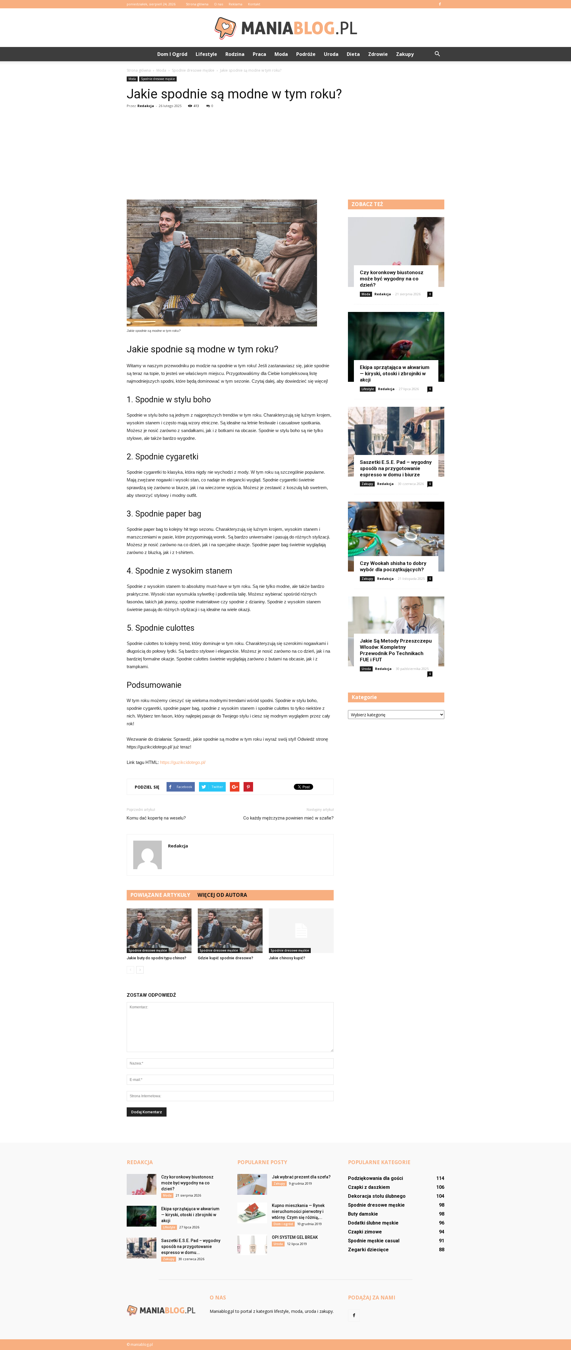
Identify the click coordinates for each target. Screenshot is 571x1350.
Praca (259, 54)
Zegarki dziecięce (368, 1249)
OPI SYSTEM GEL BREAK (295, 1237)
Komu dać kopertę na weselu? (156, 818)
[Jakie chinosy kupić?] (301, 930)
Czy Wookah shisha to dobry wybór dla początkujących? (393, 566)
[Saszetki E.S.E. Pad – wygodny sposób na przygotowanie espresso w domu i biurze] (396, 442)
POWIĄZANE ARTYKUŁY (160, 894)
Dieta (353, 54)
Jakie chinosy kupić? (287, 958)
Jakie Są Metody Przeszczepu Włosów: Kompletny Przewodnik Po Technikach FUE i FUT (396, 650)
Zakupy (405, 54)
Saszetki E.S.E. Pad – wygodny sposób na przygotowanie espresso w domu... (190, 1246)
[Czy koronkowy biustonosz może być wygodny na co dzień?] (396, 252)
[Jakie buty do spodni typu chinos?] (159, 930)
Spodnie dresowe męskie (158, 79)
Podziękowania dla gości (375, 1178)
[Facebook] (439, 4)
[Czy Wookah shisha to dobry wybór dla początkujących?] (396, 537)
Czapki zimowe (365, 1232)
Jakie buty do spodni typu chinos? (156, 958)
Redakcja (145, 105)
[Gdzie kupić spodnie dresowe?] (230, 930)
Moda (281, 54)
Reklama (235, 4)
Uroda (331, 54)
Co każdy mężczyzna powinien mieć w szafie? (288, 818)
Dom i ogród (172, 54)
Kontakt (254, 4)
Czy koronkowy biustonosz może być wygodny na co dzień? (391, 278)
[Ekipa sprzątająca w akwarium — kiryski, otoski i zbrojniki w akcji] (396, 347)
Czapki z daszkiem (369, 1187)
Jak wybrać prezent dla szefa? (301, 1177)
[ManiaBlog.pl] (285, 28)
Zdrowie (378, 54)
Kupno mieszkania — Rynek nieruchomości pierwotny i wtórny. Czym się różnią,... (298, 1211)
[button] (437, 54)
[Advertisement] (285, 155)
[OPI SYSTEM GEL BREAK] (252, 1244)
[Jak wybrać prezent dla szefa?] (252, 1184)
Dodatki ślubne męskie (373, 1223)
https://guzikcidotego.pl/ (183, 762)
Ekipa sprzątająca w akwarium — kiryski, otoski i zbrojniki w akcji (394, 373)
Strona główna (197, 4)
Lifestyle (206, 54)
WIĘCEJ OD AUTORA (222, 894)
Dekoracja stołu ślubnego (377, 1196)
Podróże (306, 54)
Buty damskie (363, 1214)
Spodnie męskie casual (373, 1241)
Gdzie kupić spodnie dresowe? (225, 958)
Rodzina (234, 54)
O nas (218, 4)
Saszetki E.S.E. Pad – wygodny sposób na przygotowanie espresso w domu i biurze (396, 468)
